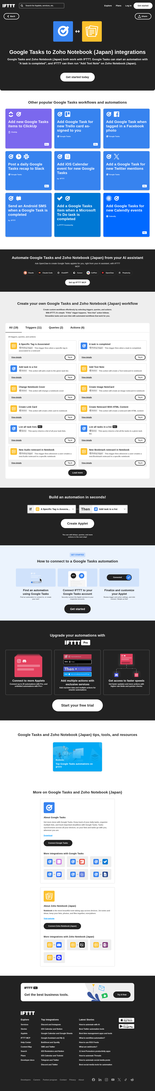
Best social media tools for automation (95, 1065)
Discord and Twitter (49, 1065)
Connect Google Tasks (58, 843)
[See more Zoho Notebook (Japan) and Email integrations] (54, 944)
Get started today (77, 77)
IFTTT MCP (25, 1038)
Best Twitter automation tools (91, 1029)
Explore (108, 6)
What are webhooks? (88, 1047)
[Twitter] (119, 1080)
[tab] (13, 328)
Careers (36, 1080)
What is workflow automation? (92, 1038)
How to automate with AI (89, 1025)
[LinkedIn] (100, 1080)
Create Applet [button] (77, 523)
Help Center (26, 1042)
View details (16, 357)
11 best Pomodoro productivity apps (94, 1051)
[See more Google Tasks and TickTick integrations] (77, 874)
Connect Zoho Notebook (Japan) (62, 926)
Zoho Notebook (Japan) (83, 52)
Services (24, 1025)
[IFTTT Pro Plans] (40, 427)
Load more (77, 473)
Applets (24, 1033)
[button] (77, 609)
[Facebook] (93, 1080)
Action (24, 370)
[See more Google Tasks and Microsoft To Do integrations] (100, 861)
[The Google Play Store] (126, 1026)
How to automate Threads (90, 1056)
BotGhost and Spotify (50, 1042)
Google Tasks (26, 52)
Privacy (72, 1080)
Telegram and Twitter (50, 1060)
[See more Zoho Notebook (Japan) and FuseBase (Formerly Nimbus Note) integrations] (54, 957)
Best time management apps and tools (95, 1033)
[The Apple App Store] (126, 1020)
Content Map (26, 1047)
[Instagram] (106, 1080)
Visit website (49, 919)
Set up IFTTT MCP (77, 282)
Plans (118, 6)
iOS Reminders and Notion (52, 1051)
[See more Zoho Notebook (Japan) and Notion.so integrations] (77, 944)
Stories (24, 1029)
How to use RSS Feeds (89, 1042)
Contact (63, 1080)
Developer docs (27, 1060)
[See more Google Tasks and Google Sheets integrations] (100, 874)
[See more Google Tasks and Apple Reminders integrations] (54, 861)
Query (24, 431)
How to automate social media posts (94, 1060)
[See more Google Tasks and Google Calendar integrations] (54, 874)
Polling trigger (27, 348)
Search (24, 1051)
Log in (128, 6)
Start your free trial (77, 705)
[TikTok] (126, 1080)
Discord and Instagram (51, 1025)
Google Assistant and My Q (52, 1038)
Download (48, 835)
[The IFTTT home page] (9, 6)
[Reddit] (132, 1080)
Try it (70, 357)
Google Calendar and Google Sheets (57, 1033)
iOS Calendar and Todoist (52, 1056)
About (81, 1080)
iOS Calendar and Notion (51, 1029)
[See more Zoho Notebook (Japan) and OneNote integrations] (100, 944)
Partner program (50, 1080)
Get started (143, 6)
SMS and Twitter (48, 1047)
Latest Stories (86, 1019)
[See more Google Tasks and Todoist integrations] (77, 861)
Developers (26, 1080)
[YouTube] (113, 1080)
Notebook (48, 911)
